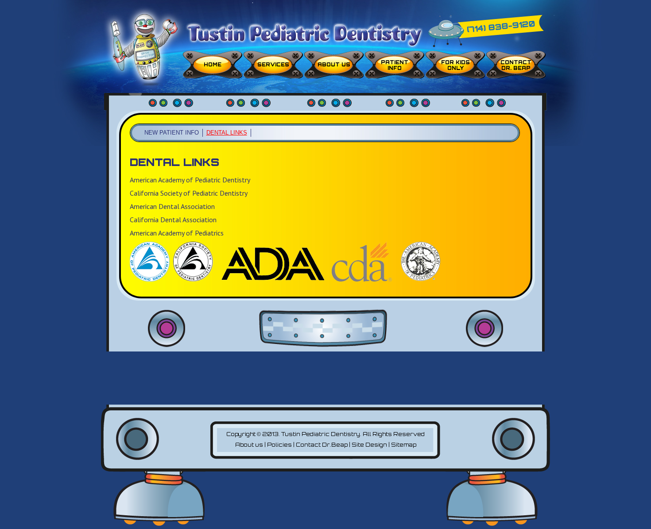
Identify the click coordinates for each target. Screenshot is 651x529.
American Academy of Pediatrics (177, 232)
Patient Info (394, 65)
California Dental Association (173, 219)
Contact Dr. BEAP (515, 65)
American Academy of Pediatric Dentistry (190, 179)
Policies (279, 444)
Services (273, 65)
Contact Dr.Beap (322, 444)
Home (212, 65)
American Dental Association (172, 206)
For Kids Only (455, 65)
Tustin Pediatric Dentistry (320, 434)
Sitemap (403, 444)
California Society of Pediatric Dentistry (189, 193)
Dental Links (226, 132)
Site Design (369, 444)
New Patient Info (171, 132)
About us (334, 65)
